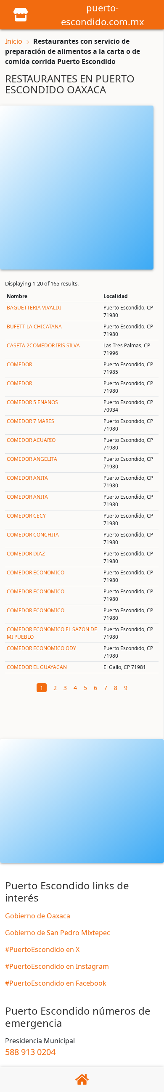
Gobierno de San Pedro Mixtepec (57, 932)
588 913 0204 (30, 1052)
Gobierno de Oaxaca (37, 915)
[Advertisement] (82, 188)
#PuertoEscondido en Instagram (57, 966)
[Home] (20, 14)
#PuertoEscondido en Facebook (55, 983)
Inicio (13, 41)
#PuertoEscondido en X (42, 949)
